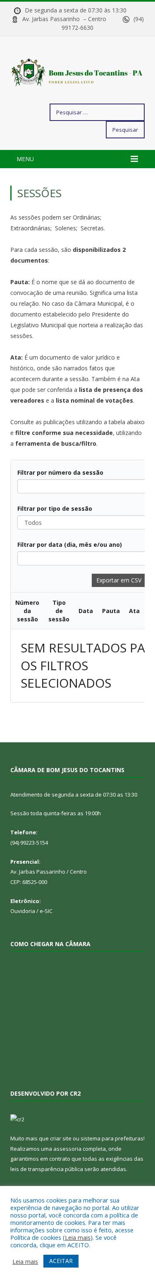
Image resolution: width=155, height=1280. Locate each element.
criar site (61, 1138)
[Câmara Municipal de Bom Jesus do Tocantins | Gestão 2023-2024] (77, 71)
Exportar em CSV (118, 580)
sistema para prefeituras (112, 1138)
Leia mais (78, 1237)
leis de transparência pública (46, 1169)
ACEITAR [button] (61, 1261)
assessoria (67, 1148)
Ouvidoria (22, 911)
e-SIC (46, 911)
